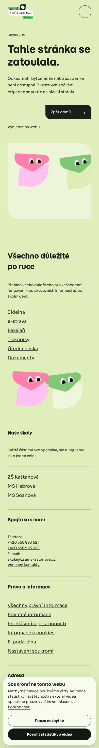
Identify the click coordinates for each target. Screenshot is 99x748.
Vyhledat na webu (24, 127)
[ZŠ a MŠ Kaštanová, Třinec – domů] (21, 11)
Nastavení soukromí (31, 651)
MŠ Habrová (21, 486)
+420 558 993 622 (24, 548)
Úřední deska (23, 348)
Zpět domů (69, 111)
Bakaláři (16, 330)
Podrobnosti (19, 707)
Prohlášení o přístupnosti (37, 623)
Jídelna (16, 312)
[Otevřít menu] (85, 11)
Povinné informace (29, 614)
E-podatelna (22, 642)
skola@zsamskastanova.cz (32, 559)
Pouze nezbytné (49, 720)
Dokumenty (21, 358)
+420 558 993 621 (23, 542)
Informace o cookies (31, 633)
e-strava (17, 321)
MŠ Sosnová (22, 495)
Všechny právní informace (38, 605)
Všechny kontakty (24, 564)
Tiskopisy (18, 339)
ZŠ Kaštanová (23, 477)
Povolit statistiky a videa (49, 734)
